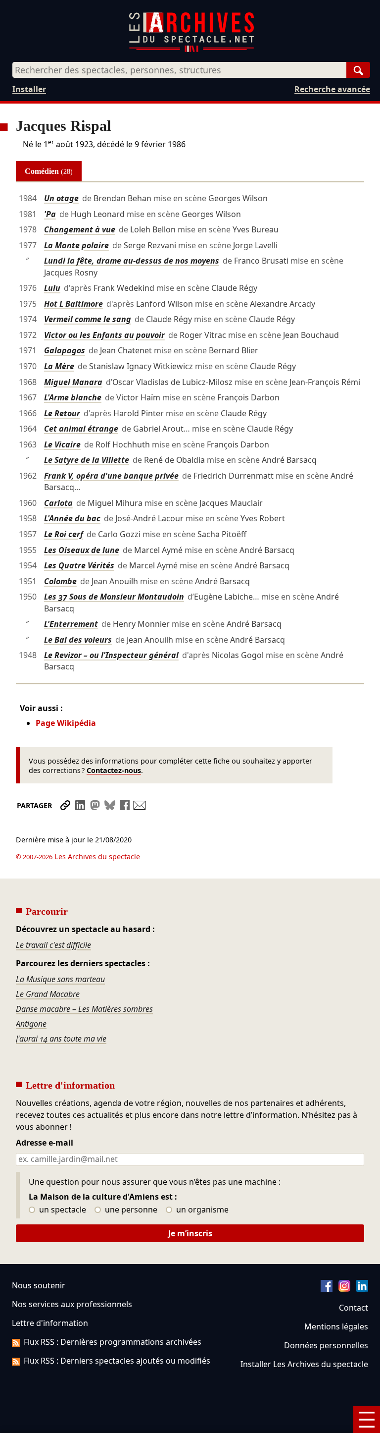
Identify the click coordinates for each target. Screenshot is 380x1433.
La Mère (59, 366)
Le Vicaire (62, 444)
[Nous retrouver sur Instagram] (344, 1288)
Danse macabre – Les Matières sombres (84, 1008)
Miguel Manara (73, 382)
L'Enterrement (71, 623)
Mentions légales (336, 1326)
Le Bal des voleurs (78, 639)
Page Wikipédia (66, 722)
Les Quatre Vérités (79, 565)
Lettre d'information (50, 1323)
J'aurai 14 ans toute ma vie (61, 1038)
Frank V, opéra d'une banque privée (111, 475)
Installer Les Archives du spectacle (304, 1364)
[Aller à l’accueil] (191, 50)
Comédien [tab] (49, 171)
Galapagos (64, 350)
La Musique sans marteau (60, 979)
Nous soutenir (38, 1285)
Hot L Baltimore (73, 303)
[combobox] (179, 70)
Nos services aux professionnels (72, 1304)
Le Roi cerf (63, 534)
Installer (29, 89)
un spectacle (61, 1210)
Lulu (52, 287)
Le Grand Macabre (48, 994)
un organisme (201, 1210)
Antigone (31, 1023)
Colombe (60, 581)
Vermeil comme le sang (87, 319)
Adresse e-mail (44, 1143)
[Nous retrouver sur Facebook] (326, 1288)
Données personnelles (326, 1345)
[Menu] (366, 1419)
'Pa (50, 214)
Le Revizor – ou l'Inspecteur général (111, 655)
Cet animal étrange (81, 428)
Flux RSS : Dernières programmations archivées (112, 1341)
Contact (353, 1307)
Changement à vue (79, 229)
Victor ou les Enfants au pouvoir (104, 335)
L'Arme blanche (72, 397)
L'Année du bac (72, 518)
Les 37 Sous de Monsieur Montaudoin (114, 596)
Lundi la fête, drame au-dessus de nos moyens (131, 260)
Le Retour (62, 413)
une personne (130, 1210)
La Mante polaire (76, 245)
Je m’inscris (190, 1233)
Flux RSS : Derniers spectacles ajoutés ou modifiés (117, 1360)
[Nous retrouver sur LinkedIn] (362, 1288)
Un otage (61, 198)
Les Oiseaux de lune (81, 550)
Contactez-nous (114, 770)
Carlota (58, 502)
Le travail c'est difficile (53, 944)
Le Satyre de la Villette (86, 459)
